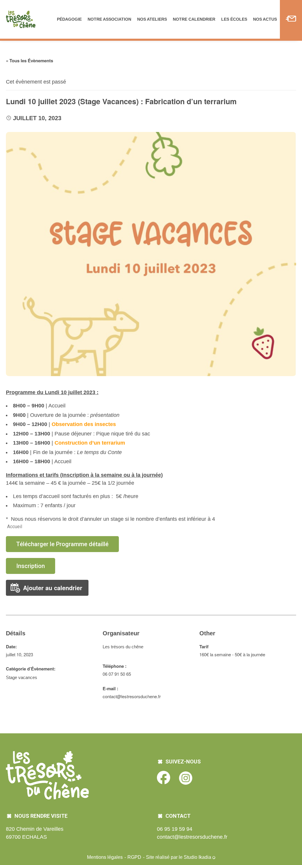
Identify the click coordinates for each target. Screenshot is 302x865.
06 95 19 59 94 (174, 829)
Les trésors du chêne (123, 646)
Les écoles (234, 19)
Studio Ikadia (198, 857)
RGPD (134, 857)
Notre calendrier (194, 19)
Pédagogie (69, 19)
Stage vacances (21, 677)
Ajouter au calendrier (52, 587)
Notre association (109, 19)
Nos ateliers (152, 19)
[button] (62, 544)
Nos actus (265, 19)
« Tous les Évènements (29, 60)
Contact (291, 19)
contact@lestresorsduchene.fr (192, 837)
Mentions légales (105, 857)
